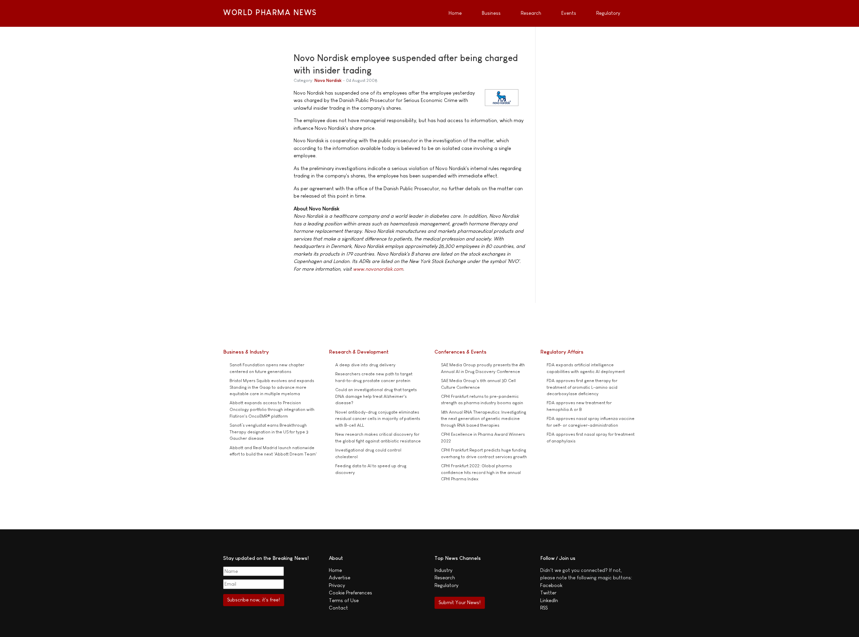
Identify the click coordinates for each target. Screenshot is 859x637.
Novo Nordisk (328, 80)
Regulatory (446, 585)
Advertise (339, 577)
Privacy (337, 585)
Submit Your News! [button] (460, 602)
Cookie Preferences (350, 592)
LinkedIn (549, 600)
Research (445, 577)
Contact (338, 608)
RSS (544, 608)
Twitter (548, 592)
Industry (443, 570)
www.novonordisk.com (378, 269)
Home (335, 570)
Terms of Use (344, 600)
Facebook (551, 585)
